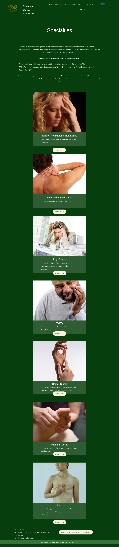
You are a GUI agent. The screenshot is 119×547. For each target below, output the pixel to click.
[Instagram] (104, 4)
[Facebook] (102, 4)
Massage (28, 6)
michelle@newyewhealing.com (25, 538)
